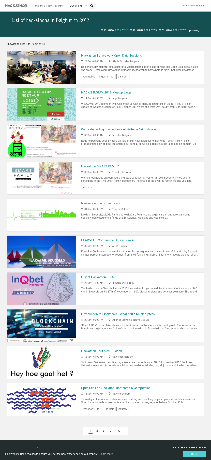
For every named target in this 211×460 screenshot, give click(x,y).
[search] (91, 5)
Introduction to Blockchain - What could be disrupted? (118, 314)
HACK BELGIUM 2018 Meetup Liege (106, 92)
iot (112, 76)
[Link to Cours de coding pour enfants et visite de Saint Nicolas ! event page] (41, 141)
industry (87, 187)
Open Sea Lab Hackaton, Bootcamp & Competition (116, 388)
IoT (99, 409)
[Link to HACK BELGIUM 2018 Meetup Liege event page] (41, 104)
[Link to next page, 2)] (111, 431)
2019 (133, 30)
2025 (176, 30)
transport (123, 76)
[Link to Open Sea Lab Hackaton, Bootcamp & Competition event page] (41, 399)
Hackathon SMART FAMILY (100, 166)
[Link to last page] (119, 431)
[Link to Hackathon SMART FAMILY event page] (41, 178)
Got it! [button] (194, 454)
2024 (169, 30)
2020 (140, 30)
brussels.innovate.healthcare (100, 203)
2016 (111, 30)
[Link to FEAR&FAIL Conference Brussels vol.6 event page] (41, 252)
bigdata (103, 76)
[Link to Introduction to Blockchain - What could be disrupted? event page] (41, 325)
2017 (118, 30)
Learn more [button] (106, 454)
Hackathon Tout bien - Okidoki (101, 351)
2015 (103, 30)
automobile (89, 76)
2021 (147, 30)
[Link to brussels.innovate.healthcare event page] (41, 215)
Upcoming (193, 30)
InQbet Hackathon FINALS (99, 277)
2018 (125, 30)
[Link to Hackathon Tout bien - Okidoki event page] (41, 362)
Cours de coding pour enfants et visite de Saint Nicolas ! (119, 129)
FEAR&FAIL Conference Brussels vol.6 (107, 240)
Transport (88, 409)
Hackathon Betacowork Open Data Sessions (111, 55)
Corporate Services (194, 6)
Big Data (109, 409)
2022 (154, 30)
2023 (162, 30)
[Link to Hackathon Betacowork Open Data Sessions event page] (41, 67)
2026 (183, 30)
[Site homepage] (16, 5)
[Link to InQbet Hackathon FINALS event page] (41, 289)
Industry (122, 409)
